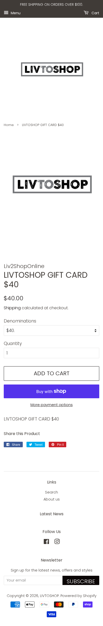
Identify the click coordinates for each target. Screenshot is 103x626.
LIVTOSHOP (49, 595)
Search (51, 492)
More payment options (51, 404)
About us (52, 499)
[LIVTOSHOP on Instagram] (57, 542)
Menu (15, 12)
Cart (94, 12)
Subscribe (81, 581)
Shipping (12, 308)
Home (9, 125)
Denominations (20, 321)
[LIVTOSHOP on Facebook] (46, 542)
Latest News (52, 514)
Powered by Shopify (78, 595)
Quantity (13, 343)
